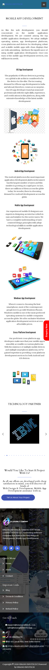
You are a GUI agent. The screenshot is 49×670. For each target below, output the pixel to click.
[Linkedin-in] (17, 548)
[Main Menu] (43, 4)
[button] (4, 455)
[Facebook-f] (5, 548)
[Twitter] (11, 548)
